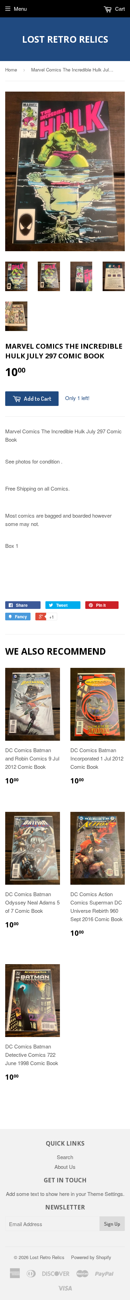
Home (11, 69)
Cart (119, 8)
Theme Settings (105, 1193)
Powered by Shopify (91, 1257)
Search (65, 1157)
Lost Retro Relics (65, 39)
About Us (65, 1166)
